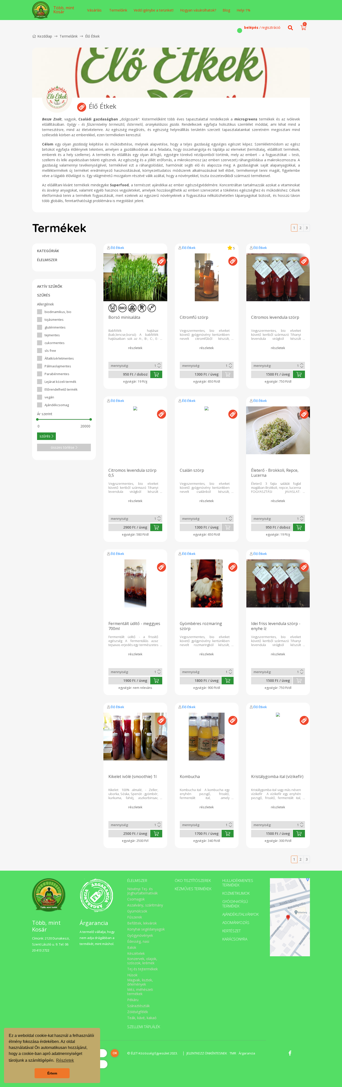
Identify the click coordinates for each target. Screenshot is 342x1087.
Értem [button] (52, 1073)
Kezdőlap (44, 36)
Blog (226, 10)
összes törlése (62, 447)
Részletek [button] (65, 1060)
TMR (233, 1053)
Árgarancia (247, 1053)
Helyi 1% (243, 10)
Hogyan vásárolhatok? (198, 10)
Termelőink (118, 10)
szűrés (45, 436)
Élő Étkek (117, 247)
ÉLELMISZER (47, 259)
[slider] (37, 419)
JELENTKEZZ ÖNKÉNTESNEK (207, 1053)
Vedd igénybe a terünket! (154, 10)
